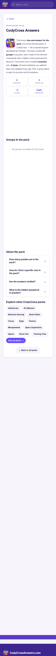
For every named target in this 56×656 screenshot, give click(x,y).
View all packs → (16, 340)
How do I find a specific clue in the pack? (25, 272)
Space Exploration (33, 327)
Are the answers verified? (22, 281)
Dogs (21, 321)
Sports (11, 334)
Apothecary (13, 308)
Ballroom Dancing (16, 314)
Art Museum (29, 308)
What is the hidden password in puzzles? (24, 291)
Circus (11, 321)
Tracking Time (40, 334)
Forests (32, 321)
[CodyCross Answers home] (5, 4)
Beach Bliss (34, 314)
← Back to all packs (28, 350)
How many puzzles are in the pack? (24, 261)
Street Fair (24, 334)
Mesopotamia (14, 327)
